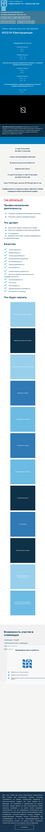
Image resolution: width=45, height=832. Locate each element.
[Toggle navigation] (3, 9)
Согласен (24, 827)
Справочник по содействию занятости (15, 17)
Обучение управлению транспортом (13, 14)
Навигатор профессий (26, 22)
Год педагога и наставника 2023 (12, 12)
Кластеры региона (8, 22)
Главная (5, 29)
